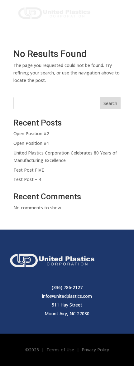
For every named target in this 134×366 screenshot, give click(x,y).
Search (110, 103)
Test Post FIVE (28, 170)
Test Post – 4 (27, 179)
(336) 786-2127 (67, 287)
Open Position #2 (31, 133)
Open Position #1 (31, 143)
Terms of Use (60, 350)
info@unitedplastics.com (67, 296)
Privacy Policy (95, 350)
